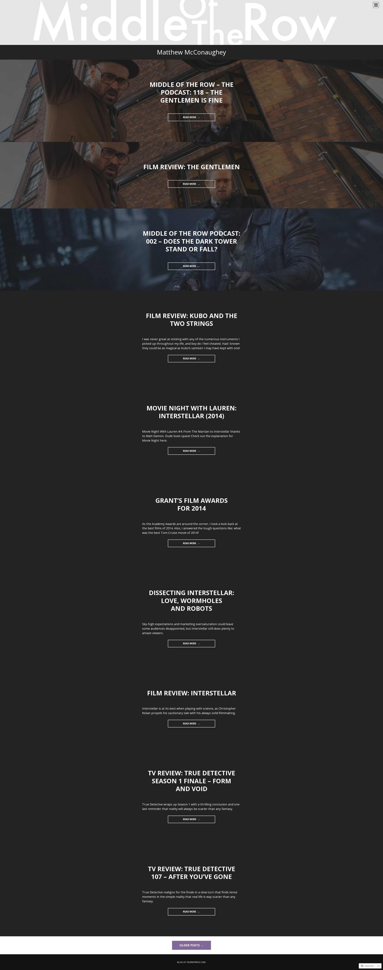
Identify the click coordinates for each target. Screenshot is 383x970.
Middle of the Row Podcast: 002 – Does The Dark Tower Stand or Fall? (191, 241)
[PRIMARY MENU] (376, 5)
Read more (182, 118)
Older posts (190, 945)
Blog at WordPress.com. (191, 962)
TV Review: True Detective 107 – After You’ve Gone (191, 872)
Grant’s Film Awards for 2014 (191, 504)
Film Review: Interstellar (191, 693)
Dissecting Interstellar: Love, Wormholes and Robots (191, 600)
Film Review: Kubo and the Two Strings (191, 319)
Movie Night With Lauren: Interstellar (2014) (191, 412)
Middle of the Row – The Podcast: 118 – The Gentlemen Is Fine (192, 92)
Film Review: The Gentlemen (191, 166)
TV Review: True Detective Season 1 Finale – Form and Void (191, 781)
